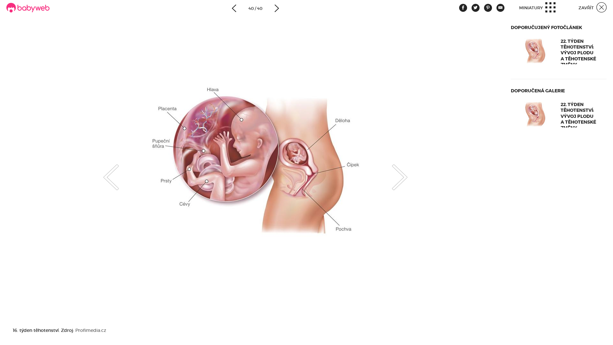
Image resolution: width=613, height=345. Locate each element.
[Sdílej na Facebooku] (463, 8)
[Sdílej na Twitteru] (476, 8)
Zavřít (587, 8)
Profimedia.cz (90, 330)
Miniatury (531, 8)
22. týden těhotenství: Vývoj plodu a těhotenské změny (578, 52)
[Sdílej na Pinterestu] (488, 8)
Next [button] (406, 171)
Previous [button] (104, 171)
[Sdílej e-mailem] (500, 8)
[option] (255, 163)
